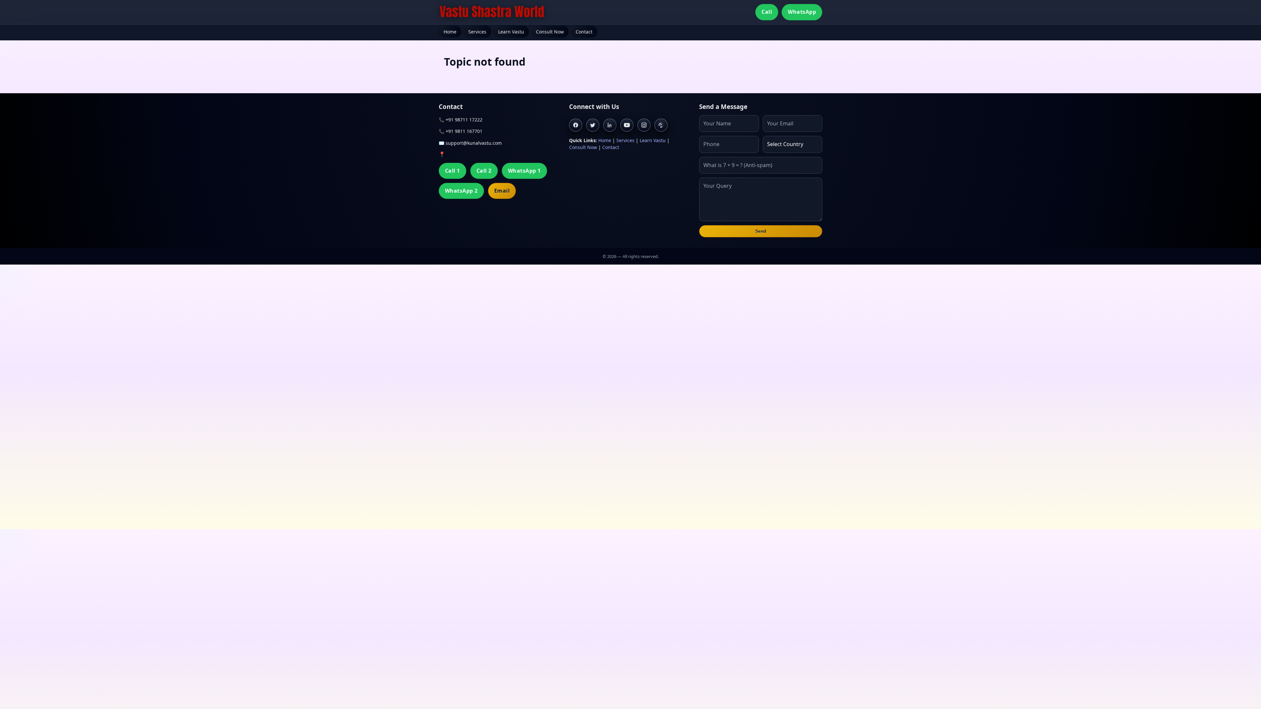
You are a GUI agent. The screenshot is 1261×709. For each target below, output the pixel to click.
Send (760, 231)
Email (502, 190)
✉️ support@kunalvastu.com (470, 143)
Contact (584, 32)
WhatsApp (802, 11)
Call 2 (484, 170)
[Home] (492, 12)
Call (767, 11)
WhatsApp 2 (461, 190)
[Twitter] (592, 125)
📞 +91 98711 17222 (460, 120)
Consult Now (550, 32)
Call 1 (452, 170)
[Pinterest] (661, 125)
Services (477, 32)
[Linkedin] (609, 125)
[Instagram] (644, 125)
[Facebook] (575, 125)
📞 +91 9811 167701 (460, 131)
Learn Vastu (511, 32)
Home (450, 32)
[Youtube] (626, 125)
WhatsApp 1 (524, 170)
